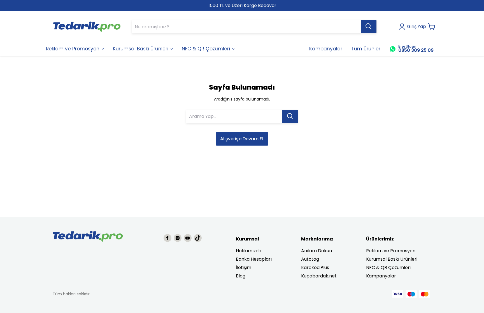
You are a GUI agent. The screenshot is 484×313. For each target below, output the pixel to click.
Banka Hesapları (254, 259)
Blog (240, 276)
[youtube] (188, 238)
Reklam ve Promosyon (390, 250)
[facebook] (167, 238)
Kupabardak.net (319, 276)
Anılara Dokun (316, 250)
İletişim (243, 267)
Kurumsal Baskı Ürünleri (391, 259)
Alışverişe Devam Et (242, 139)
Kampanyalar (381, 276)
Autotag (310, 259)
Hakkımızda (248, 250)
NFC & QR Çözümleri (388, 267)
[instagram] (178, 238)
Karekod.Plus (315, 267)
